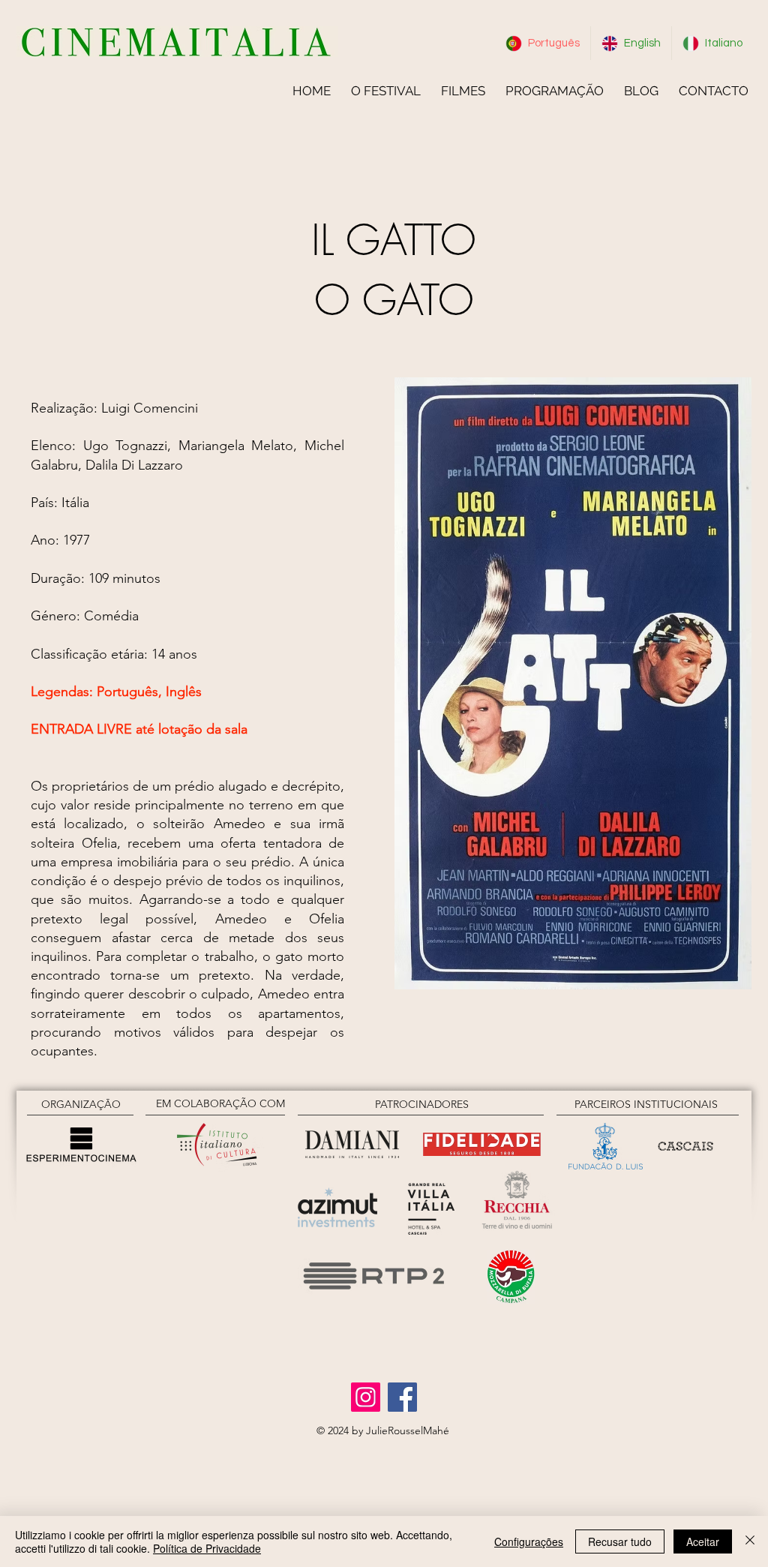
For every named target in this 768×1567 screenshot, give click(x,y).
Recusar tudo (620, 1541)
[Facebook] (402, 1397)
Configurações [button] (528, 1541)
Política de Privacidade (207, 1548)
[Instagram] (365, 1397)
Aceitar (702, 1541)
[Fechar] (750, 1541)
